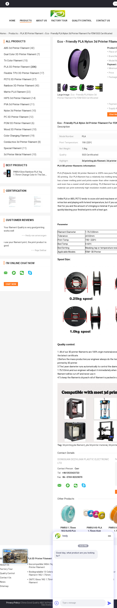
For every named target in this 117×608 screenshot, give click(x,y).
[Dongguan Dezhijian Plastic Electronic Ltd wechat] (24, 273)
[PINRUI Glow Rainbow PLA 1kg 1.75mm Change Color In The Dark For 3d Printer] (7, 173)
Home (12, 20)
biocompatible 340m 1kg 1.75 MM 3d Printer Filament (47, 565)
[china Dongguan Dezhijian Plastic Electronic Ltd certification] (12, 201)
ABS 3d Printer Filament (17, 48)
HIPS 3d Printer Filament (17, 98)
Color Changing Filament (17, 135)
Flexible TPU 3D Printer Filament (21, 73)
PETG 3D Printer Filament (18, 79)
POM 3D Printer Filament (17, 123)
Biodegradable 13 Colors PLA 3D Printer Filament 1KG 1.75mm (48, 573)
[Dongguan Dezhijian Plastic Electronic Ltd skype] (32, 273)
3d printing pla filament (73, 445)
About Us (41, 20)
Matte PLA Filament (15, 91)
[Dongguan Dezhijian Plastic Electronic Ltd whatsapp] (16, 273)
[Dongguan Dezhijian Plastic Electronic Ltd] (58, 13)
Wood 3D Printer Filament (18, 129)
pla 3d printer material (96, 445)
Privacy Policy (13, 602)
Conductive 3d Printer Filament (20, 142)
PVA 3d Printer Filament (17, 104)
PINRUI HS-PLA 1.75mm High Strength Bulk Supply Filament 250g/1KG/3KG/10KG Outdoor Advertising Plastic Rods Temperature (94, 529)
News (2, 582)
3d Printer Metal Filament (17, 154)
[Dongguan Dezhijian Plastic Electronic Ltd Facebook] (7, 4)
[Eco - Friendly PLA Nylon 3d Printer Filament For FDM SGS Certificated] (78, 64)
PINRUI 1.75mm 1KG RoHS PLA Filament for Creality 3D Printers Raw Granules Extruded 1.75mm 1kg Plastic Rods (68, 529)
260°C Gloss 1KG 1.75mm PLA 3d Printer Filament (48, 581)
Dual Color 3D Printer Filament (20, 54)
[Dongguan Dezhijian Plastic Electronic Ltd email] (7, 273)
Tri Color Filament (13, 60)
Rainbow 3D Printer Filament (19, 85)
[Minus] (109, 536)
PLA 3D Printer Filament (31, 33)
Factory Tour (59, 20)
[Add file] (57, 603)
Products (26, 20)
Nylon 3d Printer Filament (17, 110)
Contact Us (103, 20)
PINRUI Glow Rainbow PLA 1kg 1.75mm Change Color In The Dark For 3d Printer (29, 175)
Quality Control (82, 20)
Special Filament (13, 148)
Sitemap (4, 586)
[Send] (109, 603)
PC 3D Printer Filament (16, 116)
